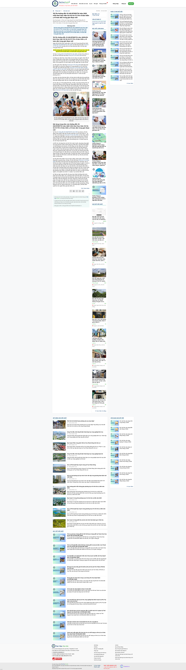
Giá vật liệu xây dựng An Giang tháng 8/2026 (126, 467)
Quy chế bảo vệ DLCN (119, 652)
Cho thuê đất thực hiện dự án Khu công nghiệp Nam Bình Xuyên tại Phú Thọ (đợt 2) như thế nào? (86, 600)
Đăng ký (124, 3)
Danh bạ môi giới (97, 659)
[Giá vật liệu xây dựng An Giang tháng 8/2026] (115, 468)
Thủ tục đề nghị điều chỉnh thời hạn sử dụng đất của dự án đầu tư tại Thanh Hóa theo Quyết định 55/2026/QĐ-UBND (86, 545)
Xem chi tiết (96, 15)
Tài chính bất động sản (99, 656)
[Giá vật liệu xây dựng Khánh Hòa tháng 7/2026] (115, 462)
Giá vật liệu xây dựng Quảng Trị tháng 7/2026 (125, 441)
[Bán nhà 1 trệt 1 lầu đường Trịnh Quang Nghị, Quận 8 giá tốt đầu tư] (99, 317)
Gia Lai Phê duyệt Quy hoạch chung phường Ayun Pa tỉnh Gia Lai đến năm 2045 (86, 509)
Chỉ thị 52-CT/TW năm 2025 (75, 55)
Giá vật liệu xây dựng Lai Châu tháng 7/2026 (126, 447)
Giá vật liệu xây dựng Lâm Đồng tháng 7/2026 (126, 434)
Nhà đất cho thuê (83, 3)
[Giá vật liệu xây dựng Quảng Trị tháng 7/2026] (115, 442)
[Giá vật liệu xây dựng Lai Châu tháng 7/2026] (115, 449)
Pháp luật (57, 10)
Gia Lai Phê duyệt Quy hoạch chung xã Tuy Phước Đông (81, 464)
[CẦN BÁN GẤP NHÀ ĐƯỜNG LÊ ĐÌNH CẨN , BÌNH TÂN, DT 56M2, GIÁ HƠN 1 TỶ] (99, 337)
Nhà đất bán (74, 3)
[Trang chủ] (53, 10)
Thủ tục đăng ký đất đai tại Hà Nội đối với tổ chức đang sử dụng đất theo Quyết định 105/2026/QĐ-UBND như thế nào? (126, 64)
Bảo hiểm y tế (95, 14)
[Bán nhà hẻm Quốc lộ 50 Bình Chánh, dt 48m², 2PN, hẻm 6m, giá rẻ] (99, 378)
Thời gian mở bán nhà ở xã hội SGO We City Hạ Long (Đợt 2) (82, 621)
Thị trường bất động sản (99, 654)
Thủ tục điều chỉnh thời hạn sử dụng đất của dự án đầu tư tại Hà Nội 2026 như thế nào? (126, 78)
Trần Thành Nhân (85, 188)
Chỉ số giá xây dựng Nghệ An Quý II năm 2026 (79, 589)
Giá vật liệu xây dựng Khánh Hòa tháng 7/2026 (126, 460)
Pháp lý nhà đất (97, 658)
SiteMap (96, 646)
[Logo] (55, 3)
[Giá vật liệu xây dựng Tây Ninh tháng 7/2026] (115, 475)
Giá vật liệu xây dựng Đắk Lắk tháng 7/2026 (126, 428)
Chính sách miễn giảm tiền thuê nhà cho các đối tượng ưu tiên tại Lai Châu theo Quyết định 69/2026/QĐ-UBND (86, 633)
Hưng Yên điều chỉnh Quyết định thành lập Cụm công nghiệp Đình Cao (85, 432)
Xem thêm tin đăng (101, 411)
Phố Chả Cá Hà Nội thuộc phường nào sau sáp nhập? (80, 421)
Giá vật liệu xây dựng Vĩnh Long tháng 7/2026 (126, 421)
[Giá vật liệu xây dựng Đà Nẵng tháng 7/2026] (115, 481)
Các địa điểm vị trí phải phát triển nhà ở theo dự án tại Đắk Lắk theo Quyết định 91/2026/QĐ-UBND (86, 556)
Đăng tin (131, 3)
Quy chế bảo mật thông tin (120, 650)
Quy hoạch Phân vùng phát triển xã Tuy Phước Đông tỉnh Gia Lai (83, 443)
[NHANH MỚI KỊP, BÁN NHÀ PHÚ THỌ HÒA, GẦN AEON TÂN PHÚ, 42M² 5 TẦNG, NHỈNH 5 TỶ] (99, 256)
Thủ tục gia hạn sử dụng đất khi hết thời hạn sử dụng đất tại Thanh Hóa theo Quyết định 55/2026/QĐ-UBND (87, 534)
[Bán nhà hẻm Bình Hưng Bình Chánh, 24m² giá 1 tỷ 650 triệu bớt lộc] (99, 357)
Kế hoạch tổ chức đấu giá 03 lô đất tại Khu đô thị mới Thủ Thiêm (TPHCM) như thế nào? (86, 567)
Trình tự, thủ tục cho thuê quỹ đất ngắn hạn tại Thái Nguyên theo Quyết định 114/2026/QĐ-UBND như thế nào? (126, 17)
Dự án (90, 3)
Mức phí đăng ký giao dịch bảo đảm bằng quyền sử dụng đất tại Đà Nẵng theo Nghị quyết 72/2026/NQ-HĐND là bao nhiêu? (126, 30)
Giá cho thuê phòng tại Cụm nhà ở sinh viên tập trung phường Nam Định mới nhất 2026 (86, 476)
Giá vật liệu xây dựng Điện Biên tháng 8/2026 (126, 454)
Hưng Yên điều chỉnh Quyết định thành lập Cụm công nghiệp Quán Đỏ (85, 453)
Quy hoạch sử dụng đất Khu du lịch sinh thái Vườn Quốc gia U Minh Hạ (85, 520)
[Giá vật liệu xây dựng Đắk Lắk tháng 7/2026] (115, 429)
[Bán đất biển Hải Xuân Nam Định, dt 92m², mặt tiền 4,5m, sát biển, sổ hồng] (99, 235)
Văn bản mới (66, 10)
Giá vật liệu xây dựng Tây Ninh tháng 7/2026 (126, 473)
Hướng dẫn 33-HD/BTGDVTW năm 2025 (62, 44)
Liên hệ (116, 645)
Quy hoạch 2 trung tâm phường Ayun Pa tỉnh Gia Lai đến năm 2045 (84, 498)
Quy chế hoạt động (119, 646)
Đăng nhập (116, 3)
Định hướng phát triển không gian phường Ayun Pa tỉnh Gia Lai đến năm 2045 (85, 487)
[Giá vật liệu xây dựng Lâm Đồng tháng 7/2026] (115, 436)
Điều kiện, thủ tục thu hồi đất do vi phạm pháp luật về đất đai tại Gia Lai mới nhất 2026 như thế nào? (126, 71)
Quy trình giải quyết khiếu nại (121, 648)
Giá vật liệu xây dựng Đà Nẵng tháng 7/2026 (126, 480)
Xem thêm (130, 83)
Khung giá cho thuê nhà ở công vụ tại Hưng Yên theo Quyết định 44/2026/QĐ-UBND (83, 578)
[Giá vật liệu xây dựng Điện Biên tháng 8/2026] (115, 455)
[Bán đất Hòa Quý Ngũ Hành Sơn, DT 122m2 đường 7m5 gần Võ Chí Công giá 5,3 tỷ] (99, 297)
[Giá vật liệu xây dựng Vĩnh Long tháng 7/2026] (115, 423)
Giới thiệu (96, 645)
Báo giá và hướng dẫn (98, 648)
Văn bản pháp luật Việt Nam (100, 652)
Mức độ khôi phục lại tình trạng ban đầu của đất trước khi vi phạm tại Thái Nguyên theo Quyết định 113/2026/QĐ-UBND (86, 611)
